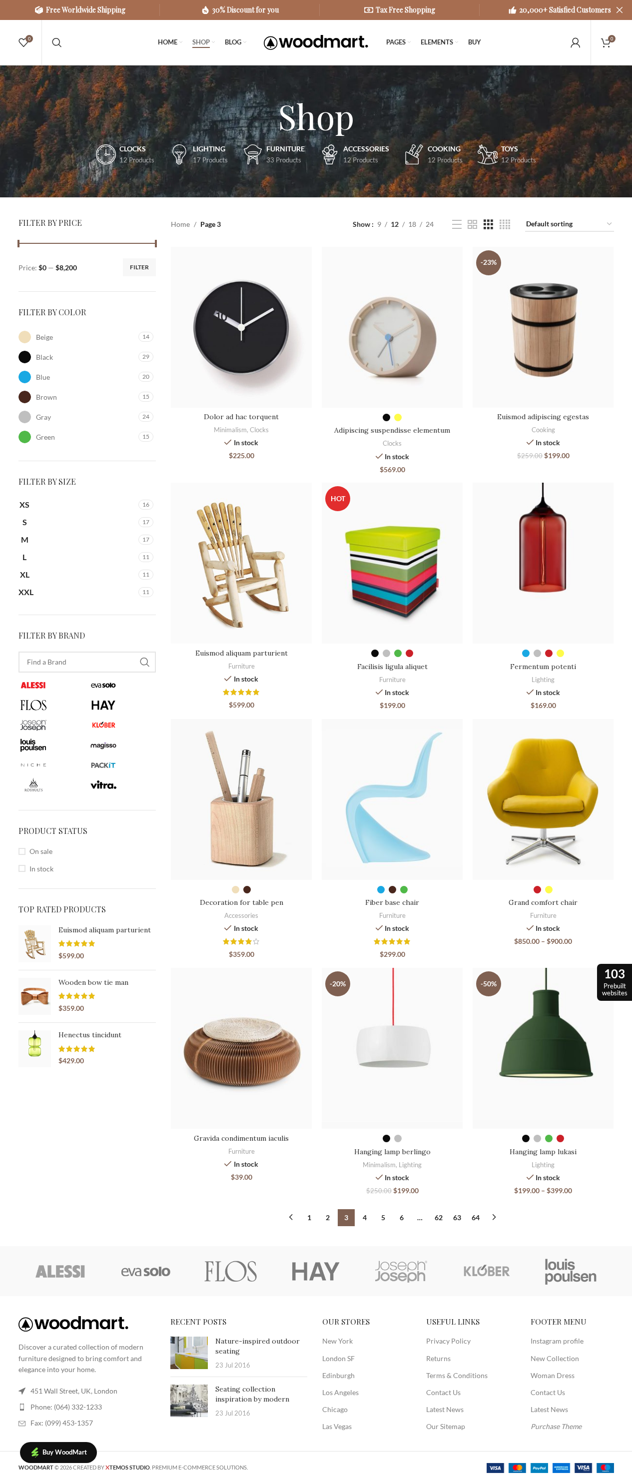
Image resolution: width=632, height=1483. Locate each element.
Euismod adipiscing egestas (543, 416)
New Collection (555, 1358)
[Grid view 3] (488, 224)
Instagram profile (557, 1341)
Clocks (259, 430)
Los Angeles (340, 1392)
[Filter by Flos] (50, 705)
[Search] (57, 42)
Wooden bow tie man (93, 982)
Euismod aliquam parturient (104, 929)
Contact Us (443, 1392)
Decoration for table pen (241, 902)
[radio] (386, 417)
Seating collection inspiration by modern (252, 1394)
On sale (40, 851)
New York (337, 1341)
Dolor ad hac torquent (241, 416)
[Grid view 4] (505, 224)
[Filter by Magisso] (120, 745)
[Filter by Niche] (50, 764)
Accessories (241, 915)
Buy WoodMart (64, 1452)
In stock (41, 868)
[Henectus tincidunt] (34, 1048)
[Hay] (315, 1271)
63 (457, 1217)
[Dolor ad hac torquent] (241, 327)
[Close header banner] (619, 10)
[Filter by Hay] (120, 705)
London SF (338, 1358)
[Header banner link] (316, 10)
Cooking (543, 430)
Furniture (241, 666)
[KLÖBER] (486, 1271)
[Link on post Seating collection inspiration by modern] (189, 1401)
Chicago (335, 1409)
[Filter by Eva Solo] (120, 685)
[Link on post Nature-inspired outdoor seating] (189, 1353)
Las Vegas (337, 1426)
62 (439, 1217)
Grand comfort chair (543, 902)
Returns (438, 1358)
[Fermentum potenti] (543, 563)
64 (476, 1217)
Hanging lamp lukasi (543, 1151)
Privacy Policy (448, 1341)
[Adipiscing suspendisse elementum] (392, 327)
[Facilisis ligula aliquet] (392, 563)
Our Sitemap (445, 1426)
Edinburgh (338, 1375)
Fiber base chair (392, 902)
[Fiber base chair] (392, 799)
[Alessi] (60, 1271)
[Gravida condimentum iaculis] (241, 1048)
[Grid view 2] (472, 224)
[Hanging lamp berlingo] (392, 1048)
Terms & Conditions (457, 1375)
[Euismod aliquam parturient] (34, 943)
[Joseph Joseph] (401, 1271)
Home (180, 224)
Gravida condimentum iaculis (241, 1138)
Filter (139, 267)
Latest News (445, 1409)
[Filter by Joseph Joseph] (50, 725)
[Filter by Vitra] (120, 784)
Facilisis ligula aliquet (392, 666)
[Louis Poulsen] (571, 1271)
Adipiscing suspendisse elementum (392, 430)
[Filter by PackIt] (120, 764)
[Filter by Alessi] (50, 685)
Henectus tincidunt (89, 1034)
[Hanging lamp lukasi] (543, 1048)
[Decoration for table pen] (241, 799)
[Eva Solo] (145, 1271)
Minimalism (230, 430)
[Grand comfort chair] (543, 799)
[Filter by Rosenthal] (50, 784)
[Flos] (230, 1271)
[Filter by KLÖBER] (120, 725)
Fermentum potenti (543, 666)
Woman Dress (553, 1375)
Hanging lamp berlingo (392, 1151)
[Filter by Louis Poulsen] (50, 745)
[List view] (457, 224)
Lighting (543, 680)
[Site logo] (316, 41)
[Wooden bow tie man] (34, 996)
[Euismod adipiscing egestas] (543, 327)
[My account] (576, 42)
